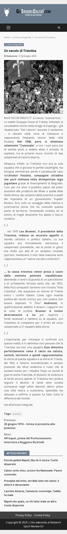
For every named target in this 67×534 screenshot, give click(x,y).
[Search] (59, 28)
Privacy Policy (23, 515)
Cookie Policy (42, 515)
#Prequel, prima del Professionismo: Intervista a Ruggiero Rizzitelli (28, 438)
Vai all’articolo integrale (18, 405)
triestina (17, 413)
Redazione (12, 56)
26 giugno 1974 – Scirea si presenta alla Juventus (29, 424)
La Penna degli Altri (14, 45)
